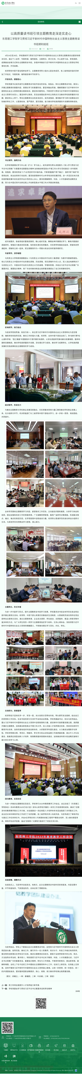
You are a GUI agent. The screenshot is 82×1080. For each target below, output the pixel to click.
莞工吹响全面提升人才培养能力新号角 (20, 985)
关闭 (77, 991)
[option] (41, 12)
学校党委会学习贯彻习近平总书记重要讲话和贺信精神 (27, 989)
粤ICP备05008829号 (67, 1070)
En (76, 3)
